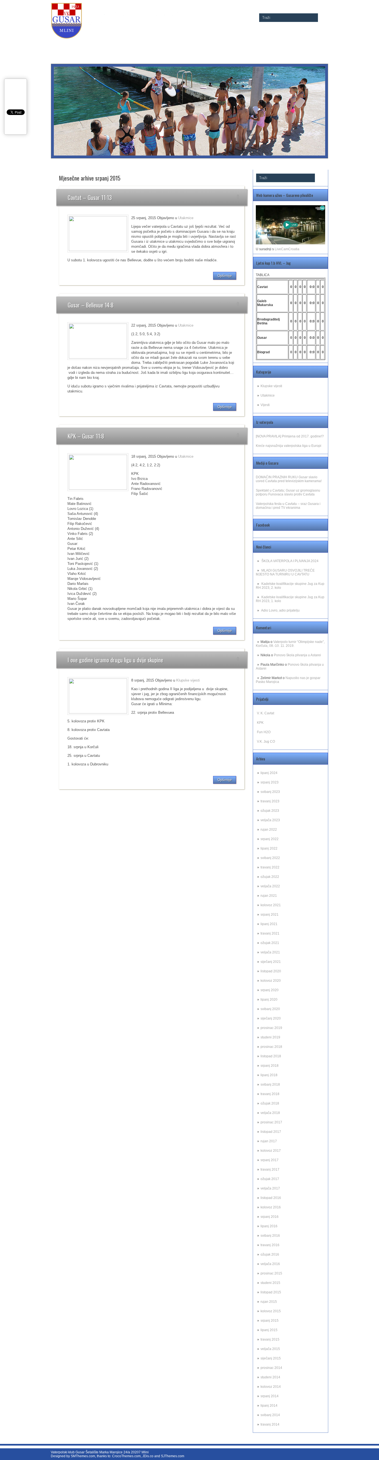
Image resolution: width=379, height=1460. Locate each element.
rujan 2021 (269, 896)
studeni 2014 (270, 1377)
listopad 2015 (271, 1292)
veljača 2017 (270, 1188)
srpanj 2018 (270, 1066)
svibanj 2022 (270, 858)
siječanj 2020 (271, 1018)
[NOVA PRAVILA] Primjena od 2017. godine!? (290, 436)
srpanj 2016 (270, 1217)
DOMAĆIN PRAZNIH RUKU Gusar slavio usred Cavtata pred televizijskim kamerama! (289, 479)
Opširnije (225, 276)
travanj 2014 (270, 1424)
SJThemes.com (172, 1456)
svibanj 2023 (270, 792)
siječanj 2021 (271, 962)
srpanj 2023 (270, 782)
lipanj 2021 (269, 924)
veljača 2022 (270, 886)
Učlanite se (271, 44)
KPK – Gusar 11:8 (86, 436)
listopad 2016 (271, 1198)
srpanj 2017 (270, 1160)
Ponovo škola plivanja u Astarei (297, 655)
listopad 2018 (271, 1056)
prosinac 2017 (271, 1122)
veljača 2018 (270, 1113)
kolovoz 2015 (271, 1311)
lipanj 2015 (269, 1330)
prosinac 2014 (271, 1368)
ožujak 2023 (270, 811)
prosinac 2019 (271, 1028)
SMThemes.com (83, 1456)
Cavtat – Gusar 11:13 (90, 197)
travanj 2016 (270, 1245)
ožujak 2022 (270, 877)
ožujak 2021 (270, 943)
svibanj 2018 (270, 1084)
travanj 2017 (270, 1169)
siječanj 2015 (271, 1358)
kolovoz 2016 (271, 1207)
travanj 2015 (270, 1339)
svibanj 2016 (270, 1236)
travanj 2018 (270, 1094)
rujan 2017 (269, 1141)
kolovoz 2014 (271, 1387)
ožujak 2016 (270, 1254)
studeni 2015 (270, 1283)
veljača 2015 (270, 1349)
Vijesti (265, 405)
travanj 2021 (270, 933)
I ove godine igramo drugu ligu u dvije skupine (115, 660)
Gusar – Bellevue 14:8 (90, 305)
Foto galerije (167, 44)
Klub (305, 44)
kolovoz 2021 (271, 905)
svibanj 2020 (270, 1009)
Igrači (290, 44)
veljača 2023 (270, 820)
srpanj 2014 (270, 1396)
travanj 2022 (270, 867)
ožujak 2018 (270, 1103)
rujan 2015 (269, 1302)
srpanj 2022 (270, 839)
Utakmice (268, 395)
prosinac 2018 (271, 1047)
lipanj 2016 (269, 1226)
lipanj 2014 (269, 1406)
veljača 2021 (270, 952)
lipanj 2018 (269, 1075)
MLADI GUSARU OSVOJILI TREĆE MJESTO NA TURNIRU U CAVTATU (285, 572)
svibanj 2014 (270, 1415)
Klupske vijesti (271, 386)
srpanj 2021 (270, 914)
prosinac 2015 (271, 1273)
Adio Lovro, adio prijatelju (280, 610)
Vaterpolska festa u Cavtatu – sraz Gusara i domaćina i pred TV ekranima (288, 506)
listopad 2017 (271, 1132)
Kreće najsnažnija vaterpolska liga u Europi (288, 446)
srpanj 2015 (270, 1321)
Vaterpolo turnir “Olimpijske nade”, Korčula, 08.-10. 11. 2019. (290, 644)
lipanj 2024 (269, 773)
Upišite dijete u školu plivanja (238, 44)
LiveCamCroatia (287, 249)
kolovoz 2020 (271, 981)
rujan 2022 (269, 830)
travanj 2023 (270, 801)
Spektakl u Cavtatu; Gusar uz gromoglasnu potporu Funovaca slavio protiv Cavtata (288, 492)
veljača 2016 (270, 1264)
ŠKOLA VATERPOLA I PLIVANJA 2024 (290, 561)
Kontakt (320, 44)
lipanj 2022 (269, 848)
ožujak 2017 (270, 1179)
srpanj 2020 (270, 990)
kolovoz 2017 (271, 1151)
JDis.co (147, 1456)
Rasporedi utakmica (197, 44)
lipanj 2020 (269, 999)
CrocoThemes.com (126, 1456)
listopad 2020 (271, 971)
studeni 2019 (270, 1037)
